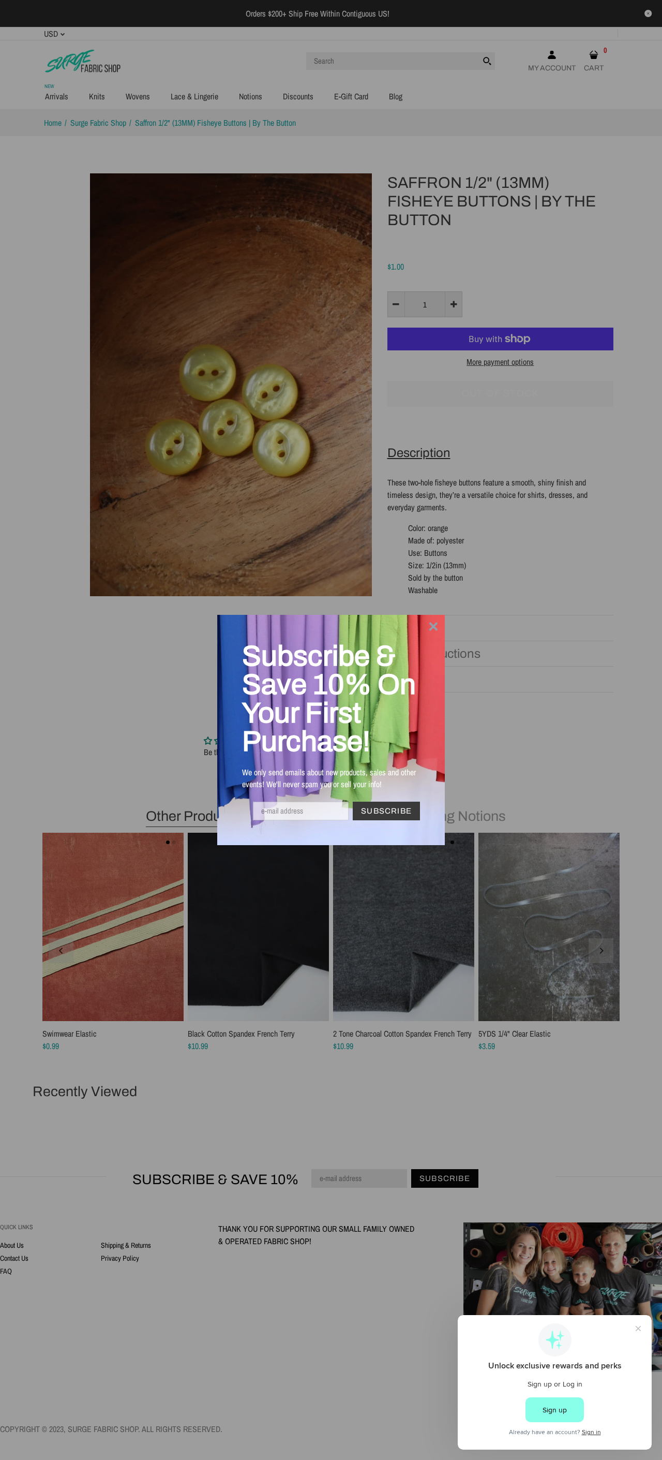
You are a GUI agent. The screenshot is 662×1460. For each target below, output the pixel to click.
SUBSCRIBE (386, 811)
